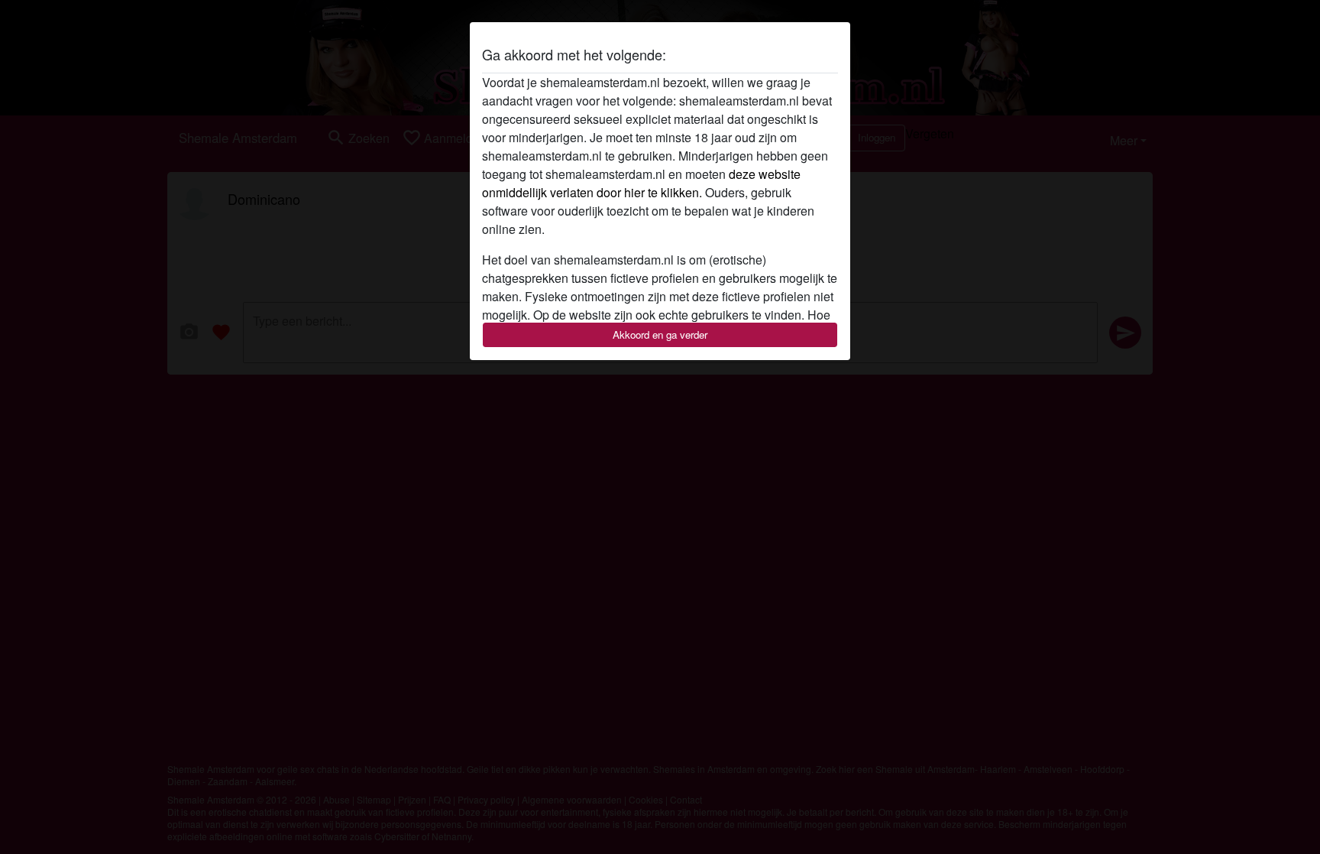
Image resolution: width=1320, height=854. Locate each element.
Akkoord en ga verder (660, 334)
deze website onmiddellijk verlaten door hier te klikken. (641, 183)
